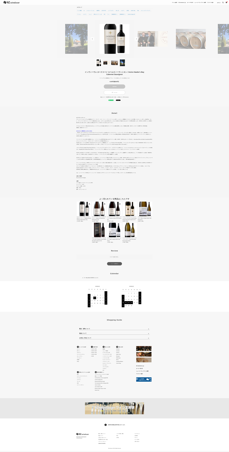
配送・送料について (101, 433)
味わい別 (117, 10)
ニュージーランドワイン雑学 (200, 2)
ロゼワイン (79, 352)
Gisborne (117, 352)
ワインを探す (174, 2)
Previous (92, 39)
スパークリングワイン (81, 354)
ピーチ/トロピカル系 (106, 352)
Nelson (117, 359)
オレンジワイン (79, 356)
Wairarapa (118, 356)
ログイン (219, 2)
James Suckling (97, 384)
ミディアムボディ (111, 10)
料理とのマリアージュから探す (84, 372)
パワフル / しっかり (106, 361)
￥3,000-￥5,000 (94, 350)
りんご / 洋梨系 (105, 350)
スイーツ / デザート (80, 384)
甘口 (103, 370)
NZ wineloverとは (182, 2)
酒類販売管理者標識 (101, 443)
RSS (117, 435)
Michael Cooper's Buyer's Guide (100, 388)
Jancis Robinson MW (98, 386)
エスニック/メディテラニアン (145, 10)
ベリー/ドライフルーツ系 (107, 354)
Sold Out (114, 86)
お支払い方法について (102, 437)
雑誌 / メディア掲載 (98, 376)
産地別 (128, 10)
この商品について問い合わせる (123, 97)
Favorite (115, 92)
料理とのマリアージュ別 (98, 14)
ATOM (117, 437)
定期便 (78, 359)
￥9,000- (92, 356)
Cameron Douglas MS (131, 14)
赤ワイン (78, 350)
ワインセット (79, 357)
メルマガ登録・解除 (119, 433)
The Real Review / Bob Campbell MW (101, 377)
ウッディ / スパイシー (106, 359)
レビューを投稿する (114, 263)
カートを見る (137, 439)
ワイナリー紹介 (210, 2)
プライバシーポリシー (102, 441)
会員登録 (136, 435)
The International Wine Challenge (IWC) (101, 383)
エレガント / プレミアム (107, 363)
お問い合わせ (137, 441)
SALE (78, 361)
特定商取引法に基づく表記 (111, 97)
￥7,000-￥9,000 (94, 354)
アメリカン (79, 14)
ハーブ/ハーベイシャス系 (107, 356)
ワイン (108, 14)
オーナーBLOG (190, 2)
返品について (102, 97)
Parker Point (97, 390)
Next (136, 39)
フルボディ (123, 10)
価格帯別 (98, 10)
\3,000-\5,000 (104, 10)
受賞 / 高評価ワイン (100, 372)
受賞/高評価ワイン (115, 14)
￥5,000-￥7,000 (94, 352)
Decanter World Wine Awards (100, 381)
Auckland (117, 350)
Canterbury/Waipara (119, 361)
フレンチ (90, 14)
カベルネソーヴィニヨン (90, 10)
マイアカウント (137, 433)
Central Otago (118, 363)
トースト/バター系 (106, 357)
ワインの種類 (79, 10)
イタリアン (85, 14)
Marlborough (118, 357)
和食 (138, 10)
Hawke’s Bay (133, 10)
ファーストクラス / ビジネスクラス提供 (102, 374)
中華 (104, 14)
